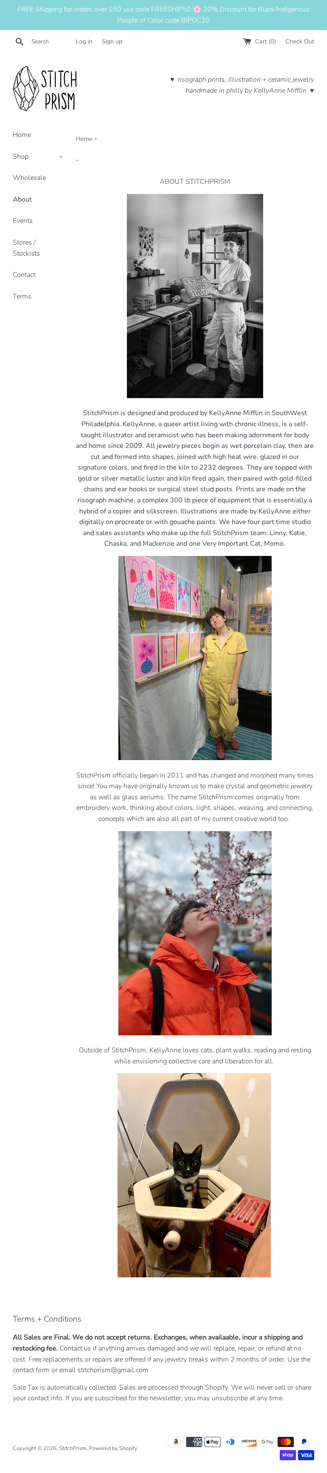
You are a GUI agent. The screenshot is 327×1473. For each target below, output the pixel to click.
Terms (22, 296)
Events (23, 220)
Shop (38, 156)
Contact (24, 274)
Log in (84, 41)
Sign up (112, 41)
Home (22, 135)
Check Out (299, 41)
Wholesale (29, 177)
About (22, 199)
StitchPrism (72, 1448)
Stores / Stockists (26, 248)
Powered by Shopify (113, 1448)
